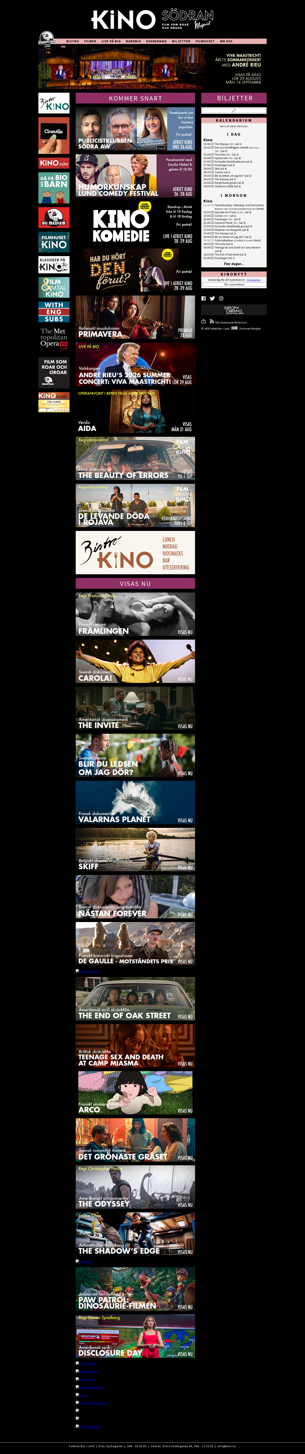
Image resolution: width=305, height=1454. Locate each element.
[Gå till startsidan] (152, 21)
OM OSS (226, 41)
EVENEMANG (156, 41)
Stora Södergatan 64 (177, 1446)
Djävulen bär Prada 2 (226, 212)
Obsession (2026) (224, 186)
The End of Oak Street (227, 254)
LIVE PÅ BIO (111, 41)
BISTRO (72, 41)
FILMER (90, 41)
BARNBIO (133, 41)
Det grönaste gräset (226, 183)
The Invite (220, 154)
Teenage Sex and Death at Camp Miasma (237, 247)
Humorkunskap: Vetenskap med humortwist (239, 205)
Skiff (217, 168)
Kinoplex (256, 328)
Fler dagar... (234, 263)
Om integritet (253, 280)
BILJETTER (181, 41)
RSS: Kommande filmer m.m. (230, 322)
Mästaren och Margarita (228, 230)
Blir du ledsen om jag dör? (229, 176)
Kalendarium (234, 120)
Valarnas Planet (223, 223)
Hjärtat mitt (221, 158)
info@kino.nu (226, 1446)
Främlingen (221, 165)
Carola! (219, 172)
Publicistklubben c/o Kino (229, 240)
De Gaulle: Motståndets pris (230, 161)
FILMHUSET (205, 41)
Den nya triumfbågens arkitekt (231, 147)
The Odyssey (222, 144)
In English (74, 46)
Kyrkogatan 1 (115, 1446)
